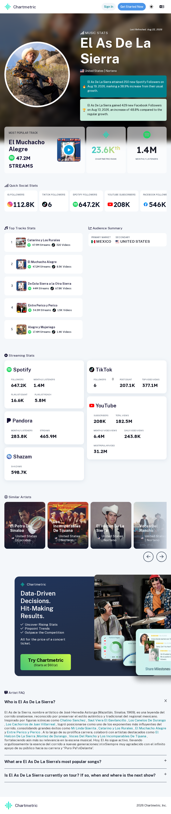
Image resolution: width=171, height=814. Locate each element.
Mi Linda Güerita (83, 728)
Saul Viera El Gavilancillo (107, 720)
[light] (151, 7)
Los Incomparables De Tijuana (123, 736)
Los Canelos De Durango (147, 720)
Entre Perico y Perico (23, 732)
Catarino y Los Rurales (115, 728)
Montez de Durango (52, 736)
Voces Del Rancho (83, 736)
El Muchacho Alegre (150, 728)
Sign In (108, 6)
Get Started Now (131, 6)
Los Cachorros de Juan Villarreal (30, 724)
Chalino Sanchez (73, 720)
